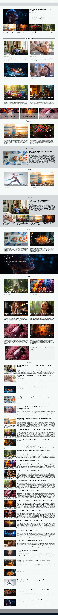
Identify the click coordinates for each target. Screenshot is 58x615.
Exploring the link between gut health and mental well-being (40, 152)
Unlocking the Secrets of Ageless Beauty (27, 550)
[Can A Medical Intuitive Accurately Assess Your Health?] (16, 70)
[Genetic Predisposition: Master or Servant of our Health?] (42, 238)
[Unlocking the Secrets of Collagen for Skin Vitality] (16, 330)
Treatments (21, 4)
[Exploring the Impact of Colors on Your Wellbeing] (42, 286)
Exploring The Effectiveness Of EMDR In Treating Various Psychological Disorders (42, 76)
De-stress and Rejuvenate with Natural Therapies (30, 540)
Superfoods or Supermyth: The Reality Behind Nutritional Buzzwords (35, 32)
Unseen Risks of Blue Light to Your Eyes (27, 530)
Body (34, 4)
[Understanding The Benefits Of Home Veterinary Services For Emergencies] (42, 92)
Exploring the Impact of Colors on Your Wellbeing (42, 291)
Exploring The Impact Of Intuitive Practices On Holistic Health (48, 32)
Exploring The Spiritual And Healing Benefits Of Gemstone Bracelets (15, 98)
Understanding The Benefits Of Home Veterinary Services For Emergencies (41, 98)
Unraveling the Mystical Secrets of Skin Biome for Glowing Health (22, 32)
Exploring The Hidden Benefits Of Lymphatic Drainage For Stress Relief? (41, 53)
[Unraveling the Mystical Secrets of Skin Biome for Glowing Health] (22, 27)
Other (38, 4)
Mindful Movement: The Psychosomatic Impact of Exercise (16, 185)
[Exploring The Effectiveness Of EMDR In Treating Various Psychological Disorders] (42, 70)
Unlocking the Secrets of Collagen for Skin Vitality (16, 336)
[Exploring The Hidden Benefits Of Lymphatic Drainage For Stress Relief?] (42, 47)
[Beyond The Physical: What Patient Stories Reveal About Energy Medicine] (16, 47)
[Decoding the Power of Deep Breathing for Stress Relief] (42, 308)
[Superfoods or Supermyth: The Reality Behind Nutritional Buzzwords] (35, 27)
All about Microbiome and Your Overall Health (29, 520)
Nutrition (26, 4)
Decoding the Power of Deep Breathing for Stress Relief (42, 314)
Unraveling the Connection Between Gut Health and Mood (29, 116)
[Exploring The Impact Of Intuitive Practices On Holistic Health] (48, 27)
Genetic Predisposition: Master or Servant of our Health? (41, 244)
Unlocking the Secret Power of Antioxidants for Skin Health (32, 510)
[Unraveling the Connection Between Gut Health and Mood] (16, 308)
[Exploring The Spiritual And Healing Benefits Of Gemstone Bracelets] (16, 92)
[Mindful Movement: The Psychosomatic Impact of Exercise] (16, 179)
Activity (31, 4)
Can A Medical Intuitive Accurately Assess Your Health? (15, 76)
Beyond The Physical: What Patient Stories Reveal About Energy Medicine (16, 53)
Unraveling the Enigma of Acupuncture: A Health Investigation (40, 10)
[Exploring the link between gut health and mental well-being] (16, 158)
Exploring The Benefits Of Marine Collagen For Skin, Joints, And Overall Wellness (8, 32)
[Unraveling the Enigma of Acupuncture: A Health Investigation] (16, 16)
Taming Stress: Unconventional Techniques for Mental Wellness (33, 560)
